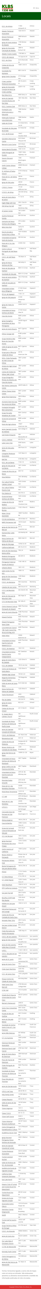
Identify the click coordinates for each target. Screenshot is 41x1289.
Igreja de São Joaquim (9, 297)
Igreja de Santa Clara (8, 964)
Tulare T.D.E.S (6, 1113)
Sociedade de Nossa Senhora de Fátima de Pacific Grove (9, 724)
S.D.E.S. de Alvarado (8, 1231)
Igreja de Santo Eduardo (9, 612)
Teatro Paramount (7, 695)
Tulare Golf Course (8, 1116)
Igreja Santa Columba (9, 76)
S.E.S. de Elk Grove (8, 134)
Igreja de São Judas (8, 182)
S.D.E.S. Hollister (7, 440)
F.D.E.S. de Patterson (8, 735)
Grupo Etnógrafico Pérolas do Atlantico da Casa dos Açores (9, 380)
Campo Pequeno (7, 1099)
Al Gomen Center (7, 211)
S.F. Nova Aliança (7, 877)
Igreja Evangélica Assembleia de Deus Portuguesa (8, 323)
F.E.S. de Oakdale (7, 665)
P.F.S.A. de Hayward (8, 294)
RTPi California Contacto (9, 888)
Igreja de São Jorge (8, 544)
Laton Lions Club (7, 443)
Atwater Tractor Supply (9, 54)
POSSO (4, 872)
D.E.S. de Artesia (7, 26)
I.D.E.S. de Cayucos (8, 57)
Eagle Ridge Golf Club (9, 203)
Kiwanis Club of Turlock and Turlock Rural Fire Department (9, 1187)
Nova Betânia (6, 477)
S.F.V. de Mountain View (9, 602)
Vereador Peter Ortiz (8, 920)
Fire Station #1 (6, 493)
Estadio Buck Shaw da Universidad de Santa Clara (9, 997)
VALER (4, 1215)
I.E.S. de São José (7, 836)
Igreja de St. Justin (8, 959)
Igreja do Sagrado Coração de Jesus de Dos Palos (8, 100)
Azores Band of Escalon (9, 149)
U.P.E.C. (4, 950)
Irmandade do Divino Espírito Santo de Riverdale (8, 774)
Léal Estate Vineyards (8, 435)
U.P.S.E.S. (5, 807)
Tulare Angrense (7, 1108)
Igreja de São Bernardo (9, 1086)
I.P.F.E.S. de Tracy (7, 1091)
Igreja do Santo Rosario (9, 329)
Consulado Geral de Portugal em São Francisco (8, 814)
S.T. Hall (4, 796)
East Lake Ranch (7, 1179)
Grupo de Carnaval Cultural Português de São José (9, 830)
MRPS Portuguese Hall (9, 522)
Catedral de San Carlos (9, 587)
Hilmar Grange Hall (8, 334)
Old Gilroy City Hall (8, 206)
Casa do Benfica (7, 823)
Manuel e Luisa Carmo (9, 144)
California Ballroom (8, 547)
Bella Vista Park (7, 227)
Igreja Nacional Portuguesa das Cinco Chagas (9, 843)
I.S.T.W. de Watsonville (9, 1247)
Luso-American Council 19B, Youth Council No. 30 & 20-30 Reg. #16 (9, 630)
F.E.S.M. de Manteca (8, 519)
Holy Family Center (8, 1094)
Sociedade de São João (9, 274)
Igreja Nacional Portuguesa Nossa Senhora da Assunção (9, 1140)
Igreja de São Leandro (9, 940)
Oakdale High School (8, 674)
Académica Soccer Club (9, 1133)
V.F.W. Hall (5, 990)
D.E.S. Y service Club (8, 106)
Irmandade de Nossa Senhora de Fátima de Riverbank (9, 761)
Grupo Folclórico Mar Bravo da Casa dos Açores (8, 341)
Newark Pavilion (7, 617)
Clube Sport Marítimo (9, 969)
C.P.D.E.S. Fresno (7, 187)
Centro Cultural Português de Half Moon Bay (9, 251)
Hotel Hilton (5, 636)
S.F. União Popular (8, 880)
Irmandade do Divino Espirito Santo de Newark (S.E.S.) (8, 643)
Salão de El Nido (7, 123)
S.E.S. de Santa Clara (8, 974)
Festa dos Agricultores (9, 424)
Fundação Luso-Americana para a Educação (7, 112)
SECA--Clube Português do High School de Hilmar (9, 360)
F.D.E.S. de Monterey (8, 582)
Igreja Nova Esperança (9, 397)
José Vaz (4, 459)
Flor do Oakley (6, 700)
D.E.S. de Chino (7, 60)
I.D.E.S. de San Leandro (9, 937)
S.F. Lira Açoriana (7, 1038)
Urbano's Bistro (7, 568)
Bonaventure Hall (7, 738)
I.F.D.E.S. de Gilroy (7, 192)
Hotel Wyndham (7, 885)
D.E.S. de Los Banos (8, 462)
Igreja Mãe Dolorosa (8, 1033)
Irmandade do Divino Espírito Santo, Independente (8, 654)
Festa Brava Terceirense (9, 792)
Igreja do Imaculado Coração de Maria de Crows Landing (8, 89)
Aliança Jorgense (7, 820)
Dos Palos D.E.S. (7, 95)
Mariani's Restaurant (8, 1003)
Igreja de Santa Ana (8, 1236)
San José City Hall (7, 893)
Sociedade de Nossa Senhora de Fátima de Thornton (9, 1073)
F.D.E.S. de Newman (8, 648)
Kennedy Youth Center (9, 1252)
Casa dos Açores (7, 316)
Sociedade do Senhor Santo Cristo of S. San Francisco (9, 1027)
